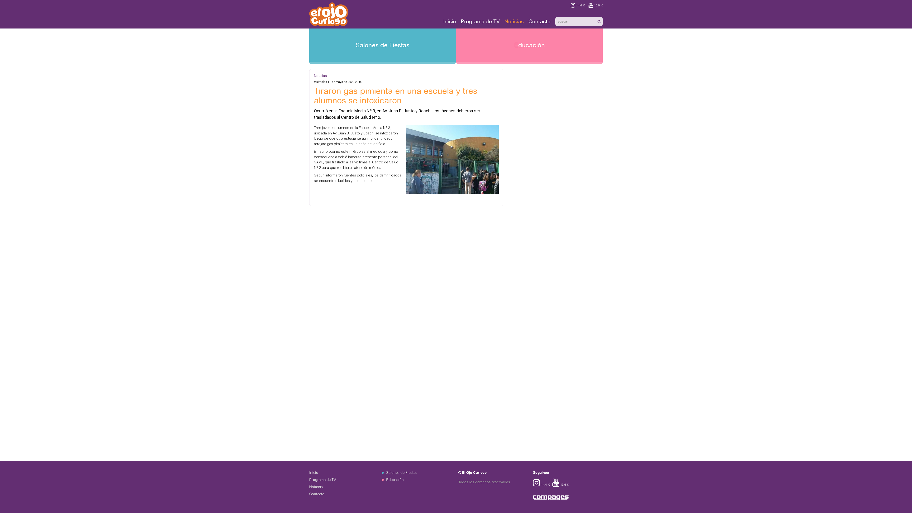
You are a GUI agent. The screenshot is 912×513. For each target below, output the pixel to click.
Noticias (514, 21)
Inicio (449, 21)
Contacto (539, 21)
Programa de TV (480, 21)
